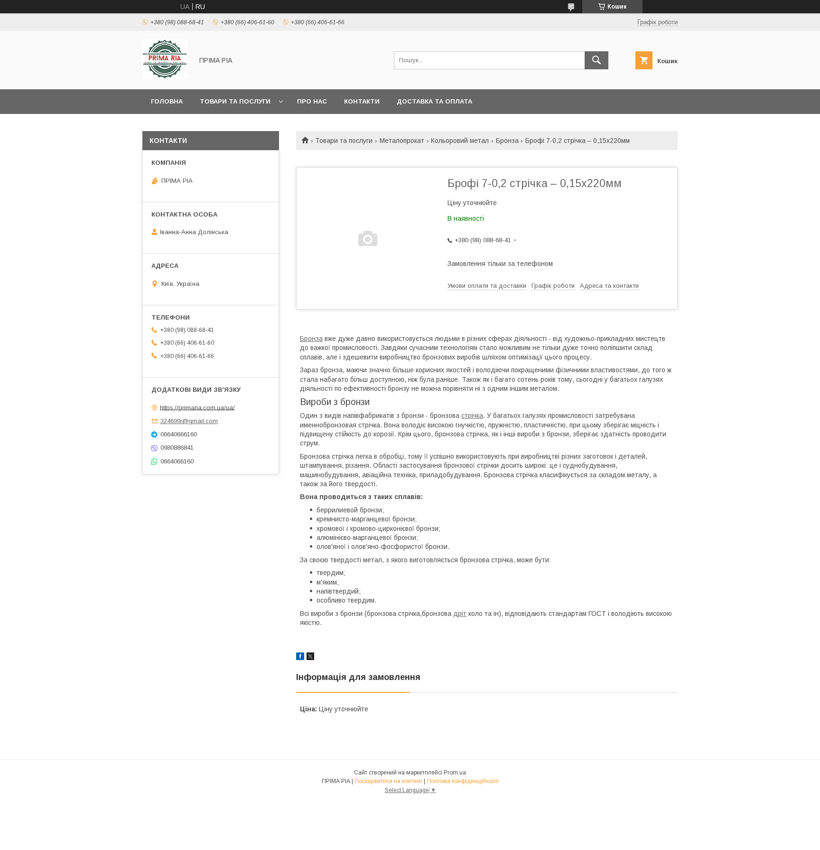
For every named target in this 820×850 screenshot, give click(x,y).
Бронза (507, 140)
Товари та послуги (235, 101)
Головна (167, 101)
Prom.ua (455, 772)
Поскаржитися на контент (388, 781)
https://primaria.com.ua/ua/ (197, 407)
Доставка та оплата (434, 101)
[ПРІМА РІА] (165, 77)
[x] (310, 657)
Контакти (362, 101)
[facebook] (300, 657)
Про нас (312, 101)
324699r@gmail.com (189, 421)
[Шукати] (596, 60)
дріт (459, 613)
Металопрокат (402, 140)
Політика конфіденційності (463, 781)
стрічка (472, 415)
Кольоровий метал (460, 140)
